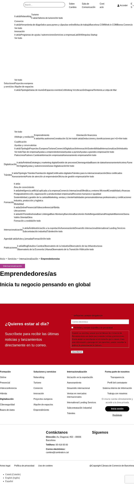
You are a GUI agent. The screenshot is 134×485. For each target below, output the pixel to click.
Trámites (71, 413)
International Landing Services (81, 402)
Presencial (5, 383)
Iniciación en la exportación (80, 377)
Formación (5, 372)
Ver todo (18, 80)
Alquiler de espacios (43, 404)
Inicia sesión (117, 409)
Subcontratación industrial (79, 408)
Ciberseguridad (7, 404)
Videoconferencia (8, 388)
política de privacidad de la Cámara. (87, 345)
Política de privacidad (24, 466)
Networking (39, 377)
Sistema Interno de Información (117, 388)
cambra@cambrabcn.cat (57, 452)
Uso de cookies (45, 466)
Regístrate (117, 415)
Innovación (39, 393)
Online (3, 377)
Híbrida (3, 393)
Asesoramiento (74, 383)
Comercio (38, 388)
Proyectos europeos (43, 399)
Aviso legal (5, 466)
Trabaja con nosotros (117, 393)
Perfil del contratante (117, 383)
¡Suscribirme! (77, 352)
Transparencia (117, 377)
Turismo (37, 383)
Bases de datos (7, 410)
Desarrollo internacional (78, 388)
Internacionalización (77, 372)
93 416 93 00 (62, 445)
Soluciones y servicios (45, 372)
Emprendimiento (41, 410)
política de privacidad (103, 328)
